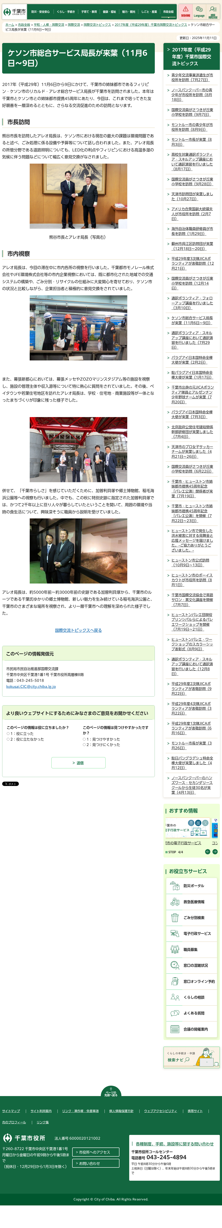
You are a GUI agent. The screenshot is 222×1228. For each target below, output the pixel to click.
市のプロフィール (14, 1122)
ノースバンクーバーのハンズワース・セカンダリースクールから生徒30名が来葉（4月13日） (192, 785)
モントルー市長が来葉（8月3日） (191, 142)
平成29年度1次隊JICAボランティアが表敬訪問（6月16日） (191, 728)
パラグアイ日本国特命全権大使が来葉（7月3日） (192, 414)
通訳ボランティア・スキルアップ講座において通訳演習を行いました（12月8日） (192, 667)
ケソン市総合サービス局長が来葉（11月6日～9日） (192, 320)
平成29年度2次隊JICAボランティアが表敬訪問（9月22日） (191, 688)
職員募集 (191, 949)
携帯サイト (195, 1111)
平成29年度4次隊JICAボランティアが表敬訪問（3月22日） (191, 708)
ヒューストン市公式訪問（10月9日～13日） (190, 563)
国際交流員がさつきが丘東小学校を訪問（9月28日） (192, 182)
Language (199, 15)
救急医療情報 (194, 902)
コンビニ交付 (176, 843)
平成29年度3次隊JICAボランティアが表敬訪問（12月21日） (192, 263)
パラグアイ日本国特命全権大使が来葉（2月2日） (192, 360)
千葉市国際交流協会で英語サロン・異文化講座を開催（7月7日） (192, 600)
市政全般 (24, 24)
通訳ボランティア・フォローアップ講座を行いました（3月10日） (192, 303)
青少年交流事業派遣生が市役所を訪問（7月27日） (192, 77)
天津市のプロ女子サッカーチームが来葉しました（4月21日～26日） (192, 451)
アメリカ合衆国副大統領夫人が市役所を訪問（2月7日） (192, 213)
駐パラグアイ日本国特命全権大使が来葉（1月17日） (192, 375)
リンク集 (43, 1122)
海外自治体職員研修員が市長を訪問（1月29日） (192, 231)
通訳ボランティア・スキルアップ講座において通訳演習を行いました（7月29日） (192, 340)
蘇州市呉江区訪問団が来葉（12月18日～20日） (192, 246)
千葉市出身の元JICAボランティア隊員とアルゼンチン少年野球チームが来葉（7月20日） (192, 395)
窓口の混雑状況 (196, 965)
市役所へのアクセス (94, 1152)
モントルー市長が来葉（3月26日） (191, 745)
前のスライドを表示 (207, 851)
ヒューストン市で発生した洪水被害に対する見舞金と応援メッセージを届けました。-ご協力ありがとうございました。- (192, 540)
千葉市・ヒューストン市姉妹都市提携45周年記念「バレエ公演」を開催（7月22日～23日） (192, 513)
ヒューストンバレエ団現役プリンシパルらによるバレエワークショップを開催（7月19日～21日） (192, 622)
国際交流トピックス (97, 24)
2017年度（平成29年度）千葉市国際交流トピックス (151, 24)
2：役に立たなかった (27, 739)
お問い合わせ (89, 1163)
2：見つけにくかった (103, 744)
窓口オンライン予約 (199, 981)
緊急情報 (185, 15)
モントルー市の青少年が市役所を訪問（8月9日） (192, 127)
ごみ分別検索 (194, 917)
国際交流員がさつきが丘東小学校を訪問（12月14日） (192, 283)
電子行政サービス (197, 933)
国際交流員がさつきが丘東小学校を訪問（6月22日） (192, 469)
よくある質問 (194, 1013)
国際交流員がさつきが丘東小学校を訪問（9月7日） (192, 112)
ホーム (9, 24)
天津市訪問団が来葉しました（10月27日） (192, 196)
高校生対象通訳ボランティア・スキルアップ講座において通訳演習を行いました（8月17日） (192, 162)
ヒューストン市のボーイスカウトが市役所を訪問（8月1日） (192, 580)
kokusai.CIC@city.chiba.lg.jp (31, 686)
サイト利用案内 (41, 1111)
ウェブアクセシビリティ (160, 1111)
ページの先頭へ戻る (111, 1093)
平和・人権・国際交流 (49, 24)
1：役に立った (22, 733)
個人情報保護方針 (121, 1111)
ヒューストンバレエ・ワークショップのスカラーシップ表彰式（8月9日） (192, 644)
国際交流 (74, 24)
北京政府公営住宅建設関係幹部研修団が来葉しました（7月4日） (192, 432)
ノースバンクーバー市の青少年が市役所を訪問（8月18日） (191, 95)
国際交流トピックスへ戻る (78, 630)
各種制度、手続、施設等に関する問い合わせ (175, 1144)
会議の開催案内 (196, 1029)
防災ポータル (194, 886)
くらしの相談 (194, 997)
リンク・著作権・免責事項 (80, 1111)
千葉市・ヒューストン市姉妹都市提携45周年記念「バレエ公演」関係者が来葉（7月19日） (192, 489)
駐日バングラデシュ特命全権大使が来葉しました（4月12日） (192, 763)
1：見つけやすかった (103, 739)
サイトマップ (11, 1111)
